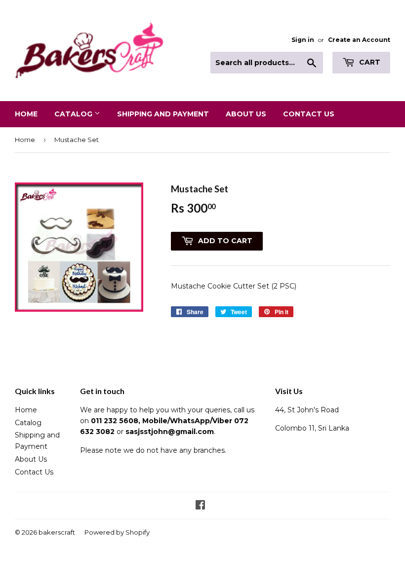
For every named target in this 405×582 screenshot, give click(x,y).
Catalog (74, 113)
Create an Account (359, 39)
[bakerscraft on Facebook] (200, 506)
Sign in (302, 39)
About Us (246, 113)
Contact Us (308, 113)
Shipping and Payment (163, 113)
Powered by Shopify (117, 532)
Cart (368, 62)
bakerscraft (57, 532)
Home (26, 113)
